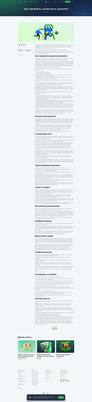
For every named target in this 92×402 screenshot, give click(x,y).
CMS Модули (20, 388)
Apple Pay (19, 373)
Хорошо (60, 397)
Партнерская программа (50, 371)
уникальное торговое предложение (60, 95)
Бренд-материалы (49, 373)
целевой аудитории (38, 62)
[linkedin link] (56, 329)
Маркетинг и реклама (28, 50)
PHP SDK (19, 387)
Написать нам (68, 1)
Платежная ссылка (35, 376)
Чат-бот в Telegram (35, 380)
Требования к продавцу (21, 381)
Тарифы (31, 1)
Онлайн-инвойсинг (35, 374)
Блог (46, 374)
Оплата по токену (35, 377)
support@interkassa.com (64, 371)
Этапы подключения (21, 380)
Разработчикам (36, 1)
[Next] (73, 337)
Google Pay (20, 374)
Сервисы (33, 370)
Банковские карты (21, 371)
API (18, 385)
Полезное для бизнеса (20, 50)
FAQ (59, 1)
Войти (63, 1)
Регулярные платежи (35, 383)
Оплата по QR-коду (35, 373)
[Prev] (71, 337)
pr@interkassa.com (63, 376)
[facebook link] (53, 329)
